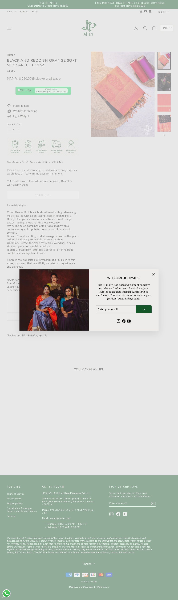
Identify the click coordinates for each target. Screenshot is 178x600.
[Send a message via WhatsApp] (6, 593)
